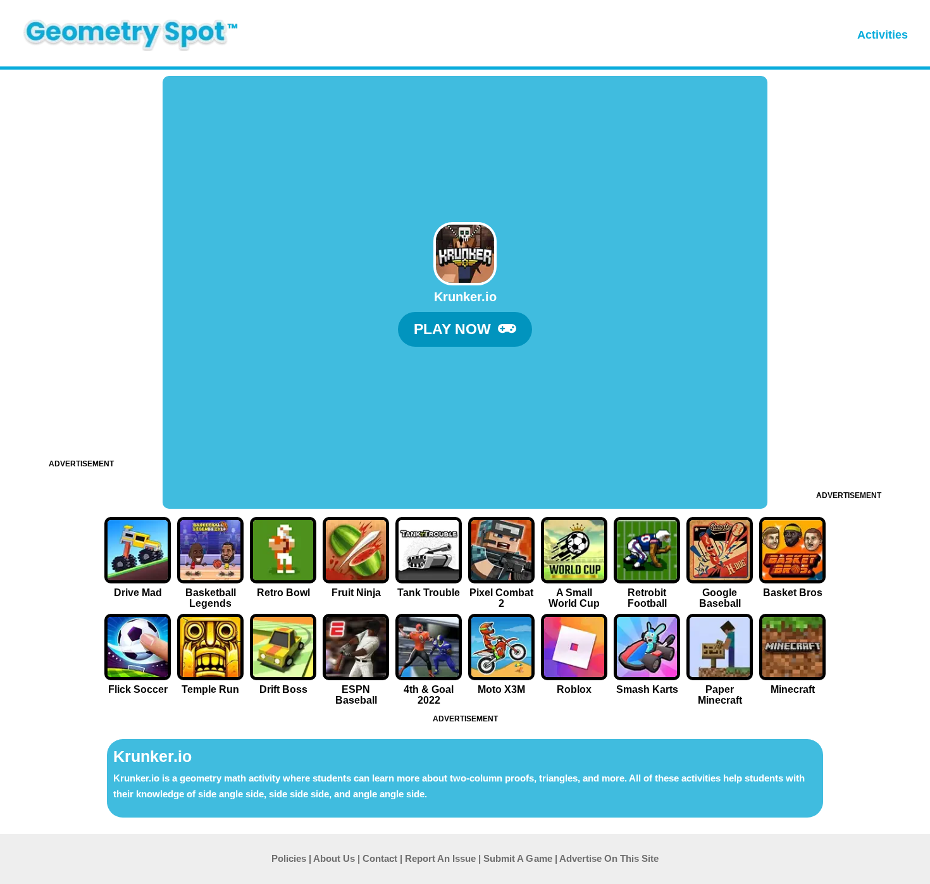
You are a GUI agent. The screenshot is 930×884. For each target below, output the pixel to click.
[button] (465, 329)
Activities (882, 34)
